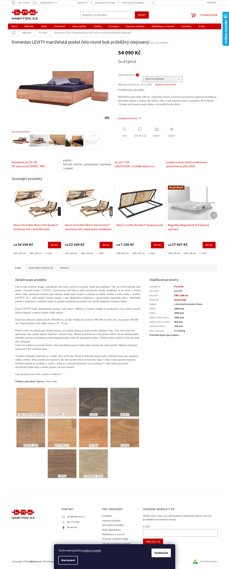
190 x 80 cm (19, 253)
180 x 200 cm (181, 295)
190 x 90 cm (35, 253)
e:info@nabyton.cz (143, 166)
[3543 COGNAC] (124, 433)
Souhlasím (161, 553)
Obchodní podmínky (133, 3)
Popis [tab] (18, 268)
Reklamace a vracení (113, 534)
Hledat (142, 15)
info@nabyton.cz (76, 517)
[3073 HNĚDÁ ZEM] (30, 433)
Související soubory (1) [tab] (41, 268)
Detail (54, 245)
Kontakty (82, 3)
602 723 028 (73, 522)
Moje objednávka (111, 530)
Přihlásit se (153, 542)
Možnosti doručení (166, 85)
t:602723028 (122, 166)
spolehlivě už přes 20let (180, 166)
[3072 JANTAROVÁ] (62, 433)
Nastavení (68, 560)
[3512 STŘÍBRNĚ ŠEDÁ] (93, 463)
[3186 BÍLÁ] (62, 402)
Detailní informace (128, 118)
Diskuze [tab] (64, 268)
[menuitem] (14, 26)
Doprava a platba (105, 3)
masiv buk (180, 300)
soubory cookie (91, 551)
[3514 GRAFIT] (124, 402)
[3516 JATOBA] (93, 433)
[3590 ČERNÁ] (93, 402)
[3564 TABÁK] (62, 463)
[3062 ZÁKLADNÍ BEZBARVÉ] (30, 402)
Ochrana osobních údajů (115, 539)
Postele (179, 286)
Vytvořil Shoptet (209, 561)
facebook (72, 527)
